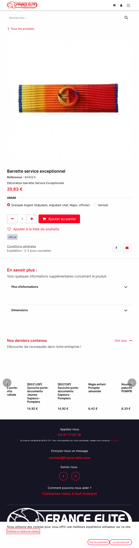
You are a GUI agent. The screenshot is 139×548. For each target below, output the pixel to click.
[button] (9, 383)
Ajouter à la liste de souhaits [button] (35, 229)
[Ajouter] (31, 219)
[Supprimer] (12, 219)
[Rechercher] (126, 17)
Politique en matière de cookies (23, 531)
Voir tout (121, 340)
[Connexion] (121, 5)
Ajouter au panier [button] (61, 219)
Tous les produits (22, 28)
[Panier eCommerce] (114, 5)
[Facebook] (116, 247)
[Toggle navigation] (128, 5)
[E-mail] (127, 247)
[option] (69, 383)
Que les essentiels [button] (98, 542)
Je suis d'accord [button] (121, 542)
